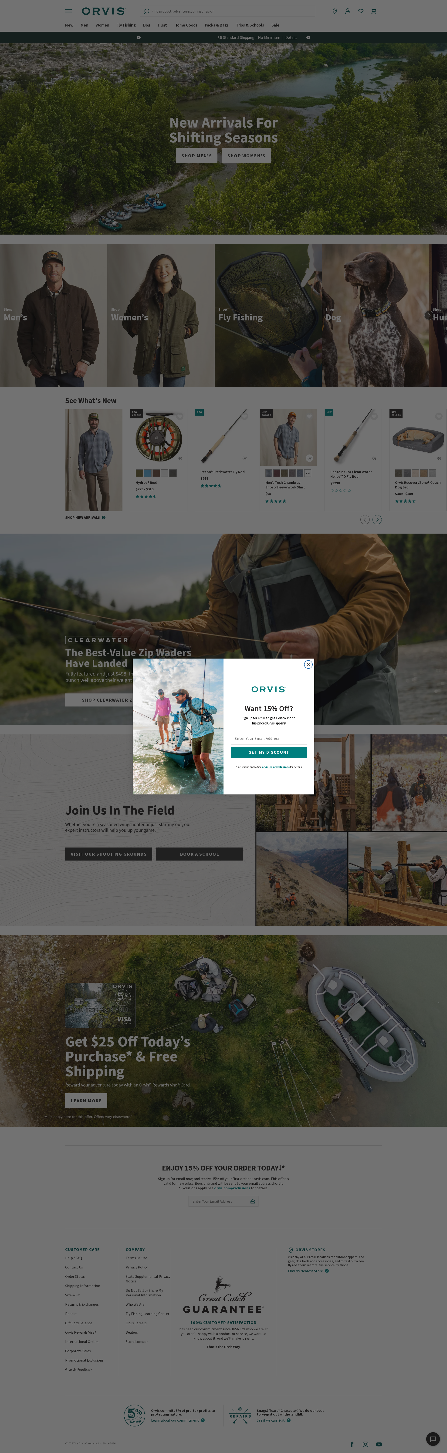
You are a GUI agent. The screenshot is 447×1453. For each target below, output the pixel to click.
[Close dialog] (308, 664)
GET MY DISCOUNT (268, 752)
